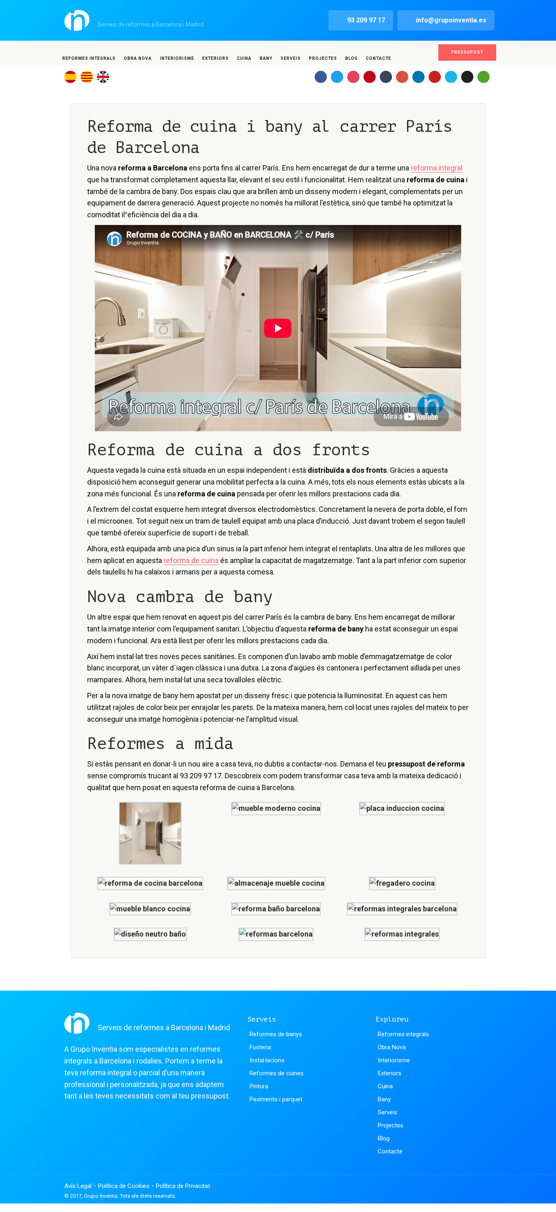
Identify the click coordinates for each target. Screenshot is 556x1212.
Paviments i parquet (276, 1099)
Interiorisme (177, 58)
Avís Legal (78, 1186)
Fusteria (260, 1047)
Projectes (323, 58)
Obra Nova (138, 58)
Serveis (290, 58)
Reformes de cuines (277, 1073)
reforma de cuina (191, 560)
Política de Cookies (123, 1186)
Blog (351, 58)
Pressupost (467, 52)
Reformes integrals (89, 58)
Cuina (244, 58)
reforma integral (436, 168)
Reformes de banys (276, 1034)
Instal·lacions (267, 1060)
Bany (266, 58)
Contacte (378, 58)
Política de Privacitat (183, 1186)
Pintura (259, 1086)
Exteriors (215, 58)
